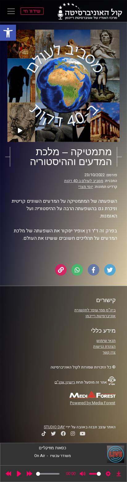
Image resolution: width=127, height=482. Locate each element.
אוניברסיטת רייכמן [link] (100, 316)
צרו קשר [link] (109, 352)
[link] (8, 33)
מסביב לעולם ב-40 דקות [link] (83, 181)
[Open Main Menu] (11, 11)
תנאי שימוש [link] (106, 340)
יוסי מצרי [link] (85, 186)
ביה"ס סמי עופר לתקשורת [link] (95, 310)
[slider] (47, 474)
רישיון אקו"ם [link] (65, 382)
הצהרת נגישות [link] (104, 346)
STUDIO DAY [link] (54, 427)
